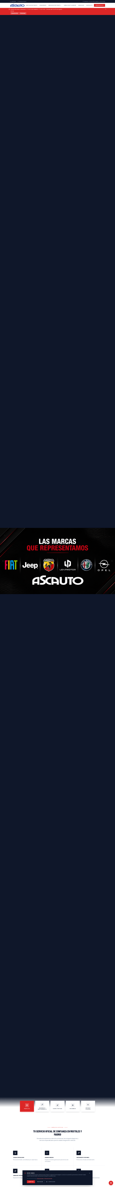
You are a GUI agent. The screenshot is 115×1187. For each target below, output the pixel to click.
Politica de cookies (40, 1178)
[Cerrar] (90, 1173)
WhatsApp (22, 13)
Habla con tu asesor (70, 5)
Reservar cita (15, 13)
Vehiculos (81, 5)
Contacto (89, 5)
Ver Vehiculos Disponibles (38, 571)
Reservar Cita (100, 5)
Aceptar (30, 1181)
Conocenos (43, 5)
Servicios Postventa (54, 5)
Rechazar (40, 1181)
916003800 (13, 1)
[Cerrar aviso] (105, 9)
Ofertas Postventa (31, 5)
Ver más (12, 11)
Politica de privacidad (48, 1178)
